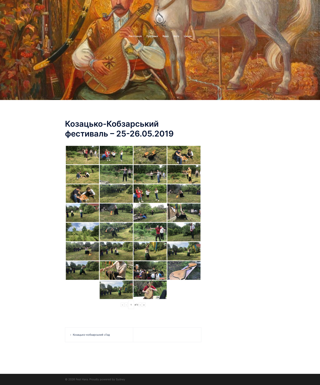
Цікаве (188, 36)
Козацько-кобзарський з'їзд (91, 334)
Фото (176, 36)
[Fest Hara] (160, 17)
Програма (152, 36)
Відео (165, 36)
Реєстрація (135, 36)
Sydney (120, 379)
